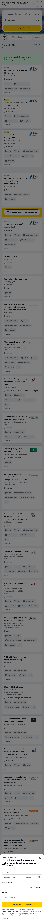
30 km (35, 887)
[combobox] (20, 877)
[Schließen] (40, 858)
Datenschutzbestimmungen (10, 911)
